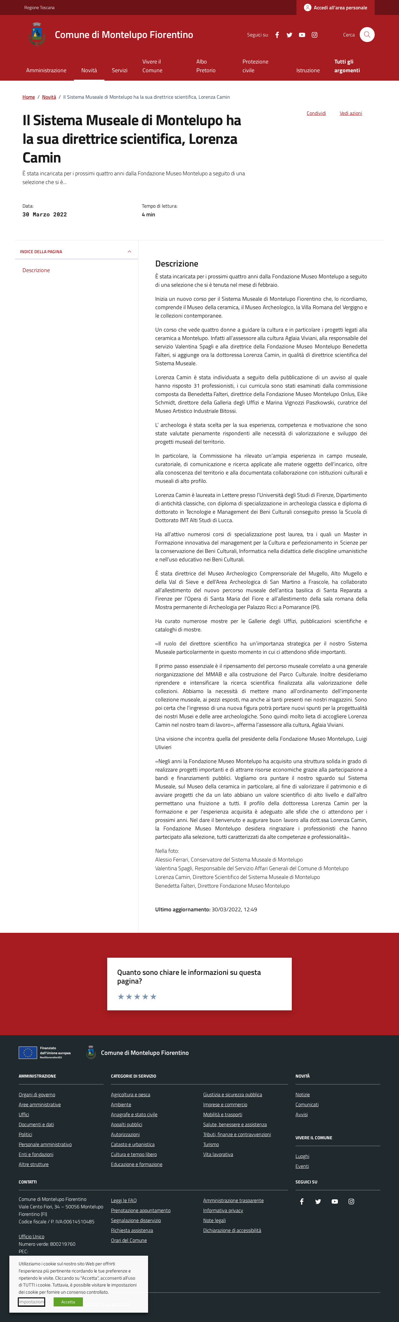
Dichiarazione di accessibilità (232, 1230)
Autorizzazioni (125, 1134)
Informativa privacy (223, 1210)
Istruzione (308, 70)
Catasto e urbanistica (133, 1144)
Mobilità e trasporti (222, 1114)
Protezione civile (255, 65)
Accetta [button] (68, 1302)
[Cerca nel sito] (367, 34)
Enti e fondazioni (36, 1154)
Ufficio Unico (31, 1236)
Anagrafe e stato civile (134, 1114)
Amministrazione (46, 70)
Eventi (302, 1166)
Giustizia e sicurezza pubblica (232, 1094)
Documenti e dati (36, 1124)
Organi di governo (37, 1094)
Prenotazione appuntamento (141, 1210)
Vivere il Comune (152, 65)
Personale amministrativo (45, 1144)
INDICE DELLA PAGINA (41, 251)
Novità (89, 70)
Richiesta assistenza (132, 1230)
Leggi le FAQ (124, 1200)
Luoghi (302, 1156)
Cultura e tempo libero (134, 1154)
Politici (25, 1134)
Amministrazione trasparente (233, 1200)
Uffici (24, 1114)
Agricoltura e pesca (130, 1094)
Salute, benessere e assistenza (235, 1124)
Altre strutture (34, 1164)
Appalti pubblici (126, 1124)
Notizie (303, 1094)
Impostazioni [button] (31, 1301)
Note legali (214, 1220)
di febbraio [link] (264, 285)
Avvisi (302, 1114)
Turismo (211, 1144)
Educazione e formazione (136, 1164)
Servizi (119, 70)
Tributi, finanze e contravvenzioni (237, 1134)
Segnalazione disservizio (136, 1220)
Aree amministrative (40, 1104)
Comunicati (307, 1104)
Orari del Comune (129, 1240)
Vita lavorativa (218, 1154)
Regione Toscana (39, 7)
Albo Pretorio (206, 65)
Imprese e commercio (225, 1104)
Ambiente (121, 1104)
